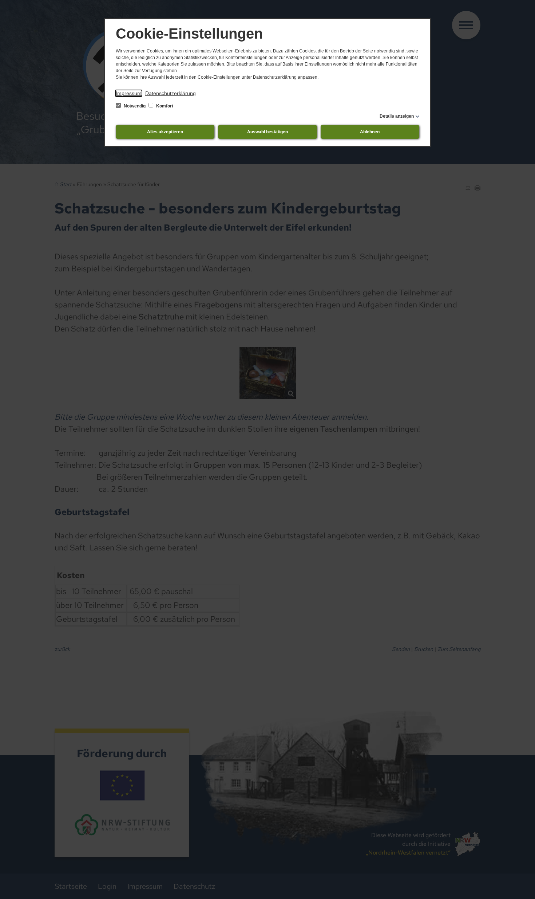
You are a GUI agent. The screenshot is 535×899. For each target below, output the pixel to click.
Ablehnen (370, 131)
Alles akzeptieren (165, 131)
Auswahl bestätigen (267, 131)
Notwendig (135, 106)
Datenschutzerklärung (170, 93)
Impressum (129, 93)
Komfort (164, 106)
